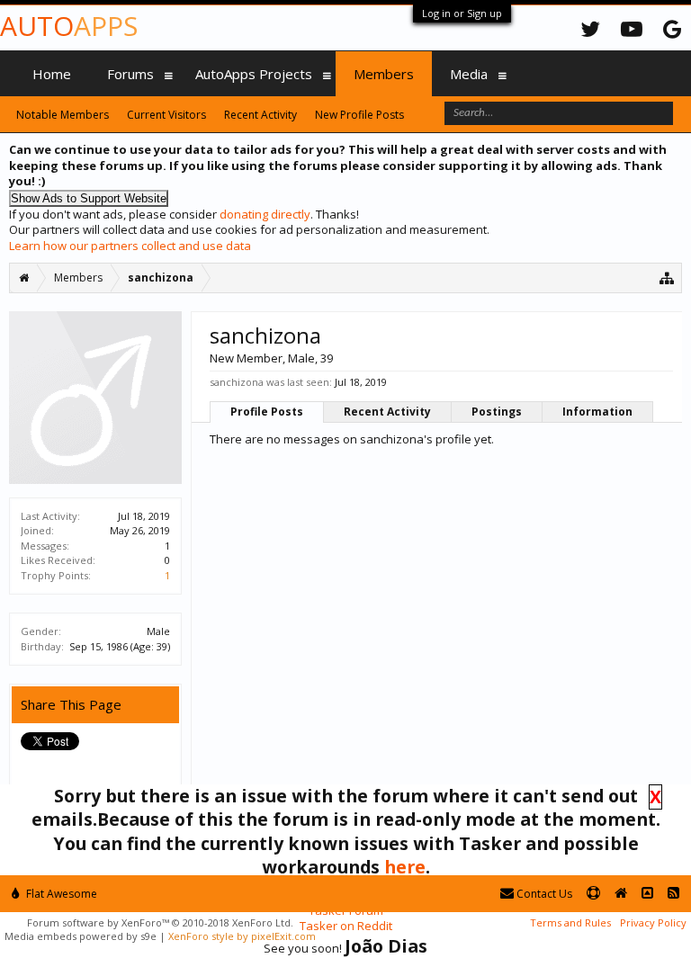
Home (51, 74)
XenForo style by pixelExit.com (242, 936)
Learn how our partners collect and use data (130, 245)
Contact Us (543, 893)
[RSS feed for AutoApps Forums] (673, 894)
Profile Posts (266, 411)
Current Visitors (166, 114)
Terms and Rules (570, 922)
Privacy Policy (653, 922)
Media (469, 74)
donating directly (265, 214)
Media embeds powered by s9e (80, 936)
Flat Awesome (60, 893)
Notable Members (62, 114)
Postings (496, 411)
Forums (130, 74)
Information (597, 411)
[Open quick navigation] (667, 277)
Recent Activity (387, 411)
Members (384, 74)
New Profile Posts (359, 114)
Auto (69, 25)
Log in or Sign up (462, 13)
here (405, 867)
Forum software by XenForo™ (160, 922)
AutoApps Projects (253, 74)
